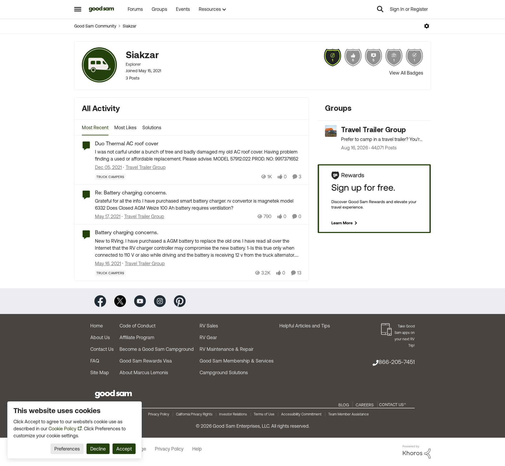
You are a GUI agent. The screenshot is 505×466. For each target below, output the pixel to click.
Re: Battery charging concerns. (131, 192)
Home (96, 325)
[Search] (380, 9)
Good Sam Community (95, 26)
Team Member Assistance (348, 414)
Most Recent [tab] (95, 127)
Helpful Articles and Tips (304, 325)
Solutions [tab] (151, 127)
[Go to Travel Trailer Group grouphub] (331, 131)
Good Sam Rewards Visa (146, 360)
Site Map (99, 372)
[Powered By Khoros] (417, 452)
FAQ (94, 360)
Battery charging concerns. (126, 232)
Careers (365, 405)
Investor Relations (233, 414)
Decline (98, 448)
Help (197, 448)
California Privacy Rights (194, 414)
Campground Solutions (224, 372)
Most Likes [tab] (125, 127)
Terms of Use (264, 414)
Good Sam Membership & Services (237, 360)
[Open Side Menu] (77, 9)
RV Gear (208, 337)
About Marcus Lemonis (144, 372)
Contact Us (102, 349)
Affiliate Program (137, 337)
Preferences (67, 448)
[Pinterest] (180, 301)
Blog (343, 405)
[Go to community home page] (101, 9)
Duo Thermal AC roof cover (126, 143)
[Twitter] (120, 301)
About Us (100, 337)
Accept (124, 448)
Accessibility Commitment (301, 414)
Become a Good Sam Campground (157, 349)
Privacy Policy (158, 414)
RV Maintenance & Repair (226, 349)
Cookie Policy (62, 428)
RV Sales (209, 325)
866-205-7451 (396, 361)
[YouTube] (140, 301)
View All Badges (406, 72)
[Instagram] (160, 301)
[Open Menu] (427, 26)
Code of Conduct (137, 325)
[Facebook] (100, 301)
